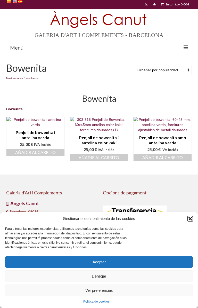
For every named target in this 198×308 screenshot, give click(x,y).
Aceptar (99, 262)
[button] (190, 218)
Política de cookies (96, 301)
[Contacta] (147, 4)
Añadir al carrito (35, 152)
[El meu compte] (154, 4)
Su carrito (177, 4)
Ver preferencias (99, 290)
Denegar (99, 276)
